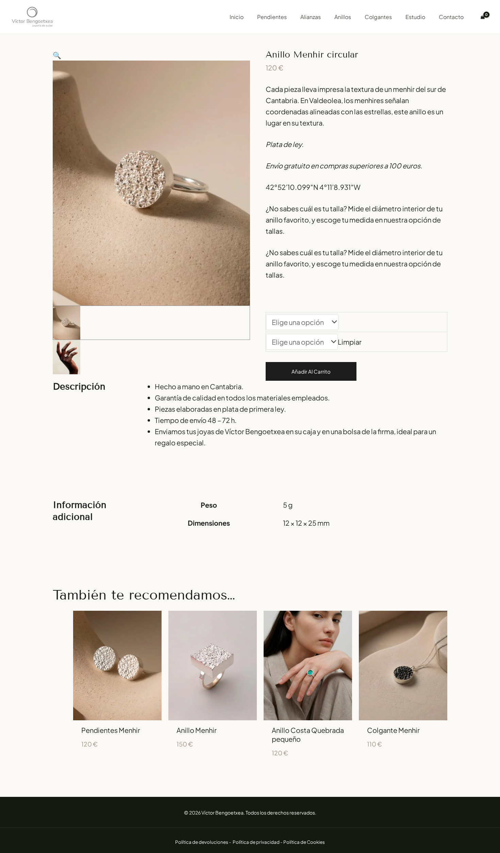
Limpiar (350, 342)
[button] (151, 55)
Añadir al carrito (311, 371)
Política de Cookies (304, 842)
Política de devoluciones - (203, 842)
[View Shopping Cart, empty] (482, 17)
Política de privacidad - (258, 842)
